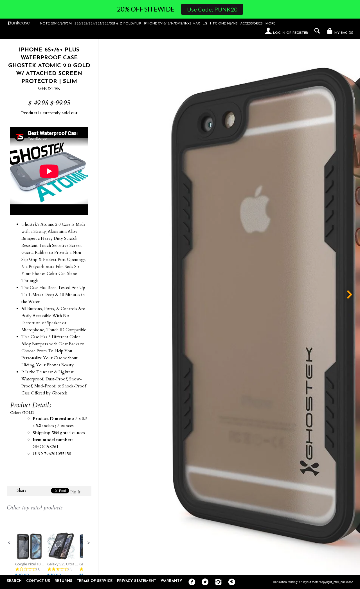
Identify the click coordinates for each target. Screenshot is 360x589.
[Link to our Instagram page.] (217, 582)
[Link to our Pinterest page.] (230, 582)
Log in (279, 33)
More (270, 23)
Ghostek (49, 88)
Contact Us (38, 581)
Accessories (251, 23)
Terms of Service (94, 581)
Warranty (171, 581)
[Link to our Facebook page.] (190, 582)
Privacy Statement (136, 581)
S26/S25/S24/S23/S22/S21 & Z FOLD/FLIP (108, 23)
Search (14, 581)
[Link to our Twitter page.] (204, 582)
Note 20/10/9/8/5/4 (56, 23)
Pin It (75, 492)
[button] (9, 542)
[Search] (316, 31)
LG (205, 23)
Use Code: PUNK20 (212, 9)
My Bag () (343, 33)
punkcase (347, 582)
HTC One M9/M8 (223, 23)
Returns (63, 581)
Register (300, 33)
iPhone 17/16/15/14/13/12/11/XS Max (172, 23)
